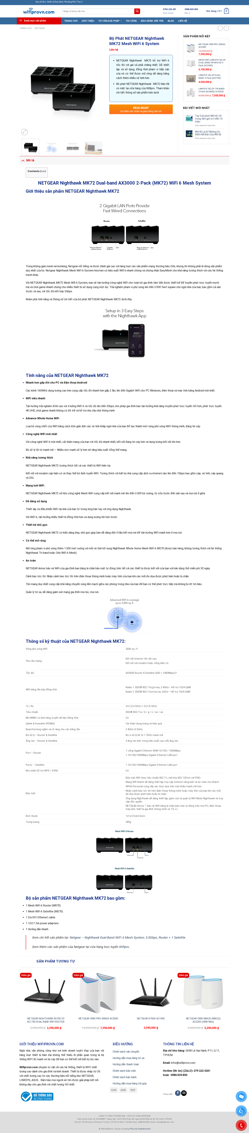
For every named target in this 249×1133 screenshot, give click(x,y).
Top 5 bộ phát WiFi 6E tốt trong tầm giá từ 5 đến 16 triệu (209, 118)
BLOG (171, 21)
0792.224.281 (169, 9)
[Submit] (137, 11)
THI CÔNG (131, 21)
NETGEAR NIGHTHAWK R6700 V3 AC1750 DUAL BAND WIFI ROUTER (45, 1020)
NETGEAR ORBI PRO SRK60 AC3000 (98, 1018)
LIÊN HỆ (182, 21)
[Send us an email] (184, 1093)
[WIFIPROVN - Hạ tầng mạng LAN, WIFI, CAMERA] (37, 11)
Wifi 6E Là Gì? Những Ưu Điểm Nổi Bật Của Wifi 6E (208, 133)
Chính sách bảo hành (125, 1077)
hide (43, 171)
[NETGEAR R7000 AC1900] (151, 992)
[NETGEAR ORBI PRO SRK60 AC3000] (98, 992)
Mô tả (30, 160)
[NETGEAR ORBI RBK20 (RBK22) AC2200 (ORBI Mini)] (203, 992)
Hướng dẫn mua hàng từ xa (128, 1058)
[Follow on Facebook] (178, 1093)
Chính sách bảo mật (124, 1070)
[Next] (98, 85)
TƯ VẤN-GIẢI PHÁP (109, 21)
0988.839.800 (191, 9)
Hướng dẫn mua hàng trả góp (130, 1083)
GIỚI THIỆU (88, 21)
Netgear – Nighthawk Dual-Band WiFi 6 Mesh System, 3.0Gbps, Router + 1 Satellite (127, 937)
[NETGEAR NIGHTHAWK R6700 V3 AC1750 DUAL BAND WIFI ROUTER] (46, 992)
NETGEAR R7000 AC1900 (151, 1018)
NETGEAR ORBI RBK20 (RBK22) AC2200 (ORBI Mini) (203, 1020)
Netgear (40, 28)
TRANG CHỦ (71, 21)
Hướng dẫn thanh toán (126, 1064)
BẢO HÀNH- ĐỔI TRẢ (152, 21)
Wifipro (124, 947)
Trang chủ (25, 28)
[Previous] (26, 85)
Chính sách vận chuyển (126, 1051)
